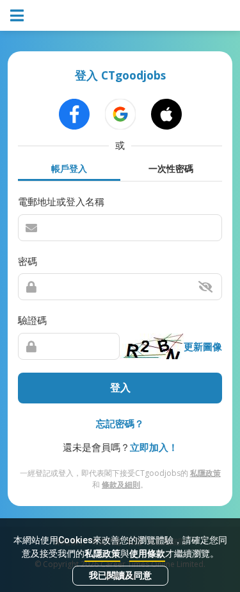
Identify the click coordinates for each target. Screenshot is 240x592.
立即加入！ (154, 447)
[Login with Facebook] (74, 114)
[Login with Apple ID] (166, 114)
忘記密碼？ (120, 423)
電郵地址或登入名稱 (61, 201)
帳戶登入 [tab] (69, 168)
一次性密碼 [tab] (170, 168)
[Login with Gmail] (120, 114)
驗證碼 (32, 320)
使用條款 (147, 553)
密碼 (27, 261)
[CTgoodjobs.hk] (120, 15)
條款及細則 (121, 484)
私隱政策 (102, 553)
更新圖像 (203, 346)
